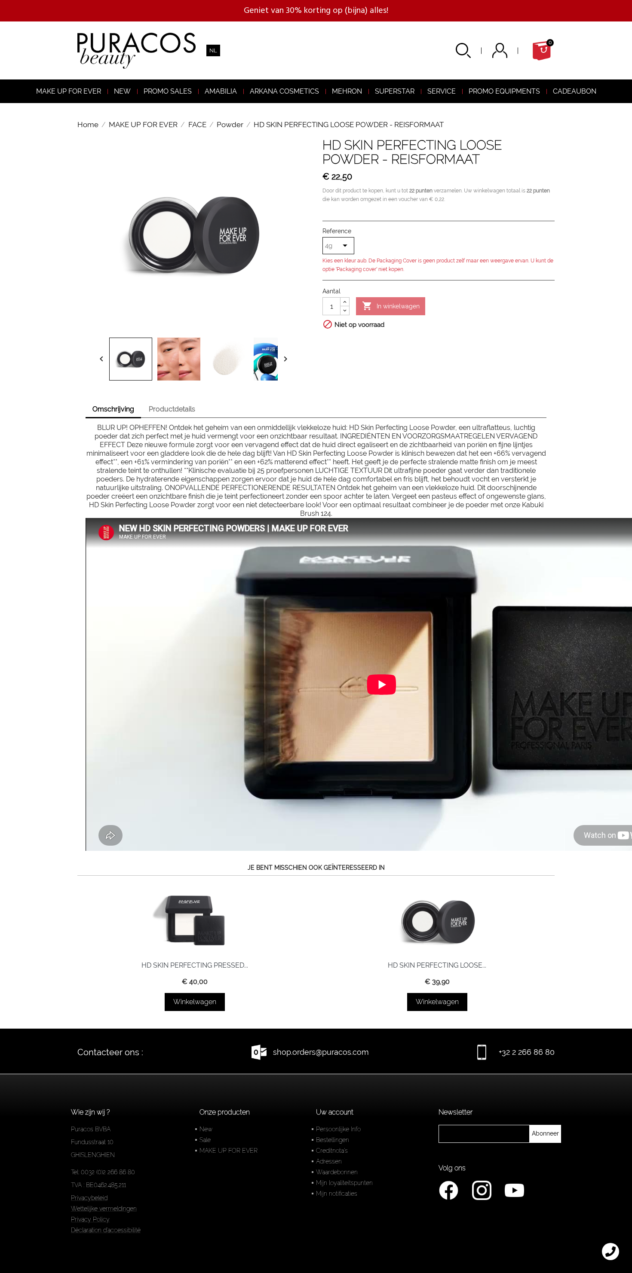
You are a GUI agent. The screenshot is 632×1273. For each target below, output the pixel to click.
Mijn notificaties (336, 1193)
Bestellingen (332, 1139)
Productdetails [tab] (172, 409)
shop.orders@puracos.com (321, 1052)
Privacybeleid (89, 1197)
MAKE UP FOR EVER (228, 1150)
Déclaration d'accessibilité (106, 1230)
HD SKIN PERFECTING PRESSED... (194, 965)
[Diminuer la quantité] (345, 310)
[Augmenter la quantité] (345, 302)
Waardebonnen (337, 1172)
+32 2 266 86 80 (527, 1052)
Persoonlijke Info (338, 1129)
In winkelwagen (391, 306)
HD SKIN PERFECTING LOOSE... (437, 965)
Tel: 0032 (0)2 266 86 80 (103, 1172)
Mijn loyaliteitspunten (344, 1182)
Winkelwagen (194, 1002)
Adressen (329, 1161)
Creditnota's (332, 1150)
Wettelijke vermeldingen (104, 1208)
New (205, 1129)
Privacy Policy (90, 1219)
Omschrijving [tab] (113, 409)
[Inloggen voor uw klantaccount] (510, 50)
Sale (205, 1139)
